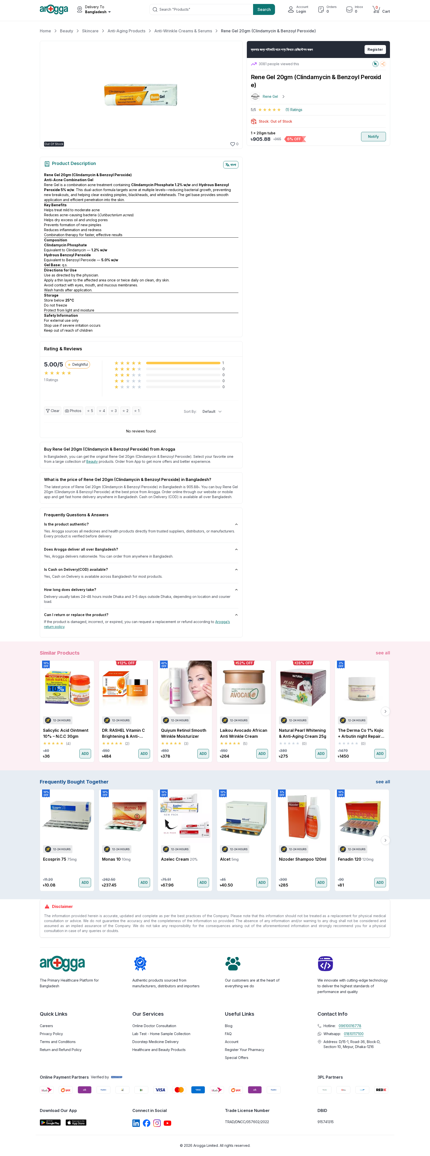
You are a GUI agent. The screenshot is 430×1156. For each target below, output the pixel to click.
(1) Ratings (293, 109)
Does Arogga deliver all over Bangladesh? (81, 549)
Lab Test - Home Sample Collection (161, 1034)
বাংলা (233, 164)
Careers (46, 1026)
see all (383, 652)
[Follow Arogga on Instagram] (157, 1123)
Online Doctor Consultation (154, 1026)
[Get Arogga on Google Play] (50, 1122)
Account (231, 1042)
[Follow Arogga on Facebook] (146, 1123)
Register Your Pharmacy (244, 1050)
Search (264, 9)
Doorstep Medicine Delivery (155, 1042)
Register (375, 49)
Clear (55, 411)
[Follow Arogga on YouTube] (167, 1123)
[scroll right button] (385, 711)
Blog (228, 1026)
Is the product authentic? (66, 524)
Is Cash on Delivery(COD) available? (76, 569)
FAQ (228, 1034)
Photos (75, 411)
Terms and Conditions (58, 1042)
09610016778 (350, 1026)
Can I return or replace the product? (76, 615)
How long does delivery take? (70, 589)
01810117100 (354, 1034)
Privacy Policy (51, 1034)
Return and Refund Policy (61, 1050)
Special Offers (236, 1057)
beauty (92, 461)
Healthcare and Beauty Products (159, 1050)
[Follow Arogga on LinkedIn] (136, 1123)
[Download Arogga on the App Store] (76, 1122)
